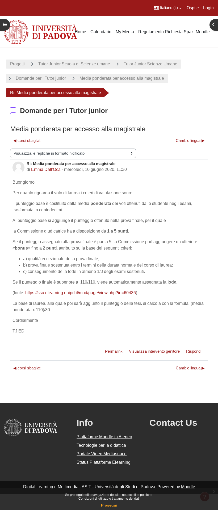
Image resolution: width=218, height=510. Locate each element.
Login (208, 8)
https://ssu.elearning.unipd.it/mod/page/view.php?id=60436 (80, 292)
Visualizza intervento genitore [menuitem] (154, 351)
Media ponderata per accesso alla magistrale (121, 78)
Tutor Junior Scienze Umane (150, 64)
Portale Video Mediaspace (102, 454)
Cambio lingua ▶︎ (190, 140)
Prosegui (109, 505)
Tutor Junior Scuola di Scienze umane (74, 64)
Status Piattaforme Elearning (104, 462)
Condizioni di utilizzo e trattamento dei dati (109, 498)
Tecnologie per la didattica (101, 445)
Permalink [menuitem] (114, 351)
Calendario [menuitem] (100, 31)
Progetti (17, 64)
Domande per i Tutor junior (41, 78)
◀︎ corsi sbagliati (27, 140)
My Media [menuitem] (125, 31)
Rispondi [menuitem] (193, 351)
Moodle (188, 486)
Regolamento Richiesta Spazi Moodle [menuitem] (174, 31)
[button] (167, 8)
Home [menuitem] (80, 31)
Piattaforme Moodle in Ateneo (104, 437)
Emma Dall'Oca (46, 169)
